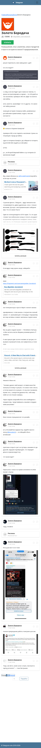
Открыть (7, 42)
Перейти (24, 679)
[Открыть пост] (33, 58)
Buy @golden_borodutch (13, 287)
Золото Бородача (15, 57)
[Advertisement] (20, 701)
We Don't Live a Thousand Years (16, 182)
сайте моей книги (24, 176)
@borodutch (12, 432)
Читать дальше (20, 256)
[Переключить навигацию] (37, 2)
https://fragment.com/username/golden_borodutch (19, 283)
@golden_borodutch (21, 36)
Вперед (12, 675)
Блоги (15, 15)
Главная (4, 15)
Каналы (10, 15)
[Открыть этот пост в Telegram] (37, 58)
